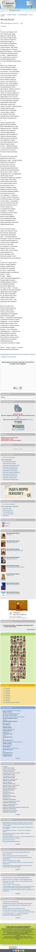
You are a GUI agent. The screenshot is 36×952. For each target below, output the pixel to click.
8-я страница (6, 700)
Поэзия (4, 26)
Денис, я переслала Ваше (9, 769)
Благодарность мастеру (9, 776)
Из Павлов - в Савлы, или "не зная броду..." (14, 716)
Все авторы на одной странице (11, 702)
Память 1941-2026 (7, 745)
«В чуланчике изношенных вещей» (15, 567)
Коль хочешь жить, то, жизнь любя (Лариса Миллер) (16, 877)
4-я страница (6, 693)
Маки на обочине (7, 854)
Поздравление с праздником (10, 810)
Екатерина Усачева (8, 510)
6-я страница (6, 697)
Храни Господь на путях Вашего (11, 785)
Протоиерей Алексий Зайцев (10, 470)
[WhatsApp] (23, 950)
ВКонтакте (7, 523)
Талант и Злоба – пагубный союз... (12, 884)
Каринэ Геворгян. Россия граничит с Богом (14, 908)
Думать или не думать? (9, 839)
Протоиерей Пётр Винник (9, 461)
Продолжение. (6, 794)
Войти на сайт (18, 449)
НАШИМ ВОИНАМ (7, 754)
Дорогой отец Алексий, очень (10, 779)
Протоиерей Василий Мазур (10, 475)
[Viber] (21, 950)
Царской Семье (7, 726)
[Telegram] (18, 950)
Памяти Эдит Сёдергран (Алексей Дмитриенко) (15, 855)
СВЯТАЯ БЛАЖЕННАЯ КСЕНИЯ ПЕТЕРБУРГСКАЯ (16, 807)
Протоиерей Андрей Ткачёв (10, 474)
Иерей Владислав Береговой (10, 479)
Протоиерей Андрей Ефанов (10, 468)
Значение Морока (7, 782)
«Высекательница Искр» (12, 584)
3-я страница (6, 691)
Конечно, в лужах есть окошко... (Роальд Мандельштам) (17, 879)
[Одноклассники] (16, 950)
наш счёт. (18, 418)
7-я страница (6, 698)
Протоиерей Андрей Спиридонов (11, 472)
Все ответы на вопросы (9, 457)
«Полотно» (9, 534)
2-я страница (6, 690)
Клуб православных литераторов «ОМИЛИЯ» (19, 930)
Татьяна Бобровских (8, 512)
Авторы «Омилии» (12, 14)
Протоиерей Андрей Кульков (10, 467)
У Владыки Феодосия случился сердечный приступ (16, 852)
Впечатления (6, 798)
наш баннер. (30, 419)
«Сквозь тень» (10, 575)
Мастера (5, 720)
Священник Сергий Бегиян (9, 477)
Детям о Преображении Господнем (12, 710)
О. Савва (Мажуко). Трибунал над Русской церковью (16, 910)
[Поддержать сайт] (18, 389)
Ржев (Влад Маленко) (8, 882)
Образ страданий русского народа (12, 860)
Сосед (4, 735)
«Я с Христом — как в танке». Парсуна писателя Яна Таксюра (19, 911)
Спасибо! (5, 766)
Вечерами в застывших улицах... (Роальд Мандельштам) (17, 881)
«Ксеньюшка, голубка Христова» (14, 550)
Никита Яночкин (7, 508)
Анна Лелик (6, 515)
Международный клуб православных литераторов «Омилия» (18, 354)
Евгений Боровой (22, 14)
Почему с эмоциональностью (10, 804)
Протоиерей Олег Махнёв (9, 463)
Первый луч (6, 732)
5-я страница (6, 695)
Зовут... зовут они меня (9, 729)
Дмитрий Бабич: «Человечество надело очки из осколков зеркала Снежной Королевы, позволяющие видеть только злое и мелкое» (18, 824)
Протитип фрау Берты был (10, 788)
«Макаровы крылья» (11, 558)
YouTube (7, 525)
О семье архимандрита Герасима (11, 801)
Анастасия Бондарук (8, 513)
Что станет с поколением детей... (11, 713)
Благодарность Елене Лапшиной (11, 772)
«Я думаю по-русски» (12, 542)
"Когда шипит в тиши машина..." (11, 748)
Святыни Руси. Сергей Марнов (11, 901)
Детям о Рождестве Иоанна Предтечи (12, 742)
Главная (3, 14)
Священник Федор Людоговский (11, 465)
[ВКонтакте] (13, 950)
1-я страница (6, 688)
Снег (4, 751)
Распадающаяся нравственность (11, 841)
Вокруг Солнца (6, 723)
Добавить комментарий (9, 357)
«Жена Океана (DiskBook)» (13, 593)
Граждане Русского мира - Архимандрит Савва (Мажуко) (17, 903)
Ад (3, 738)
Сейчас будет (6, 791)
